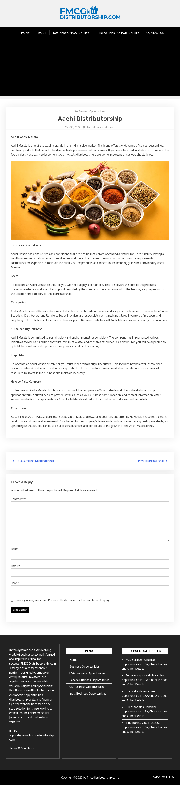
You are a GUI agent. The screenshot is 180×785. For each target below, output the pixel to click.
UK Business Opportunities (86, 686)
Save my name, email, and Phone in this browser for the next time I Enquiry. (62, 600)
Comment (18, 499)
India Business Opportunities (87, 693)
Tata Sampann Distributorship (35, 460)
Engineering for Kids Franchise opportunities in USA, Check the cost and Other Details (145, 680)
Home (25, 32)
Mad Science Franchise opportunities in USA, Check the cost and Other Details (145, 664)
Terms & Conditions (22, 748)
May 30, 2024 (72, 127)
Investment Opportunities (119, 32)
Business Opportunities (71, 32)
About (41, 32)
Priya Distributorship (151, 460)
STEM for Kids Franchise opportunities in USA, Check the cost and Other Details (145, 711)
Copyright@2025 (71, 777)
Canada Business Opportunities (89, 680)
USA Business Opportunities (87, 673)
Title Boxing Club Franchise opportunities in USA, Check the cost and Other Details (145, 727)
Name (16, 549)
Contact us (155, 32)
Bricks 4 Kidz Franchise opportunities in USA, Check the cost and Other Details (145, 695)
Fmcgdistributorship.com (101, 127)
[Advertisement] (90, 71)
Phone (15, 583)
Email (15, 566)
